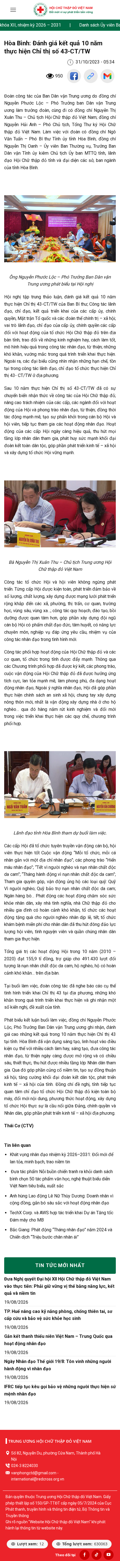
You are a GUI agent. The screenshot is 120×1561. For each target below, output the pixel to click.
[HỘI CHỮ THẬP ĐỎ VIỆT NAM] (63, 10)
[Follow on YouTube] (109, 1555)
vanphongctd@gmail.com (33, 1473)
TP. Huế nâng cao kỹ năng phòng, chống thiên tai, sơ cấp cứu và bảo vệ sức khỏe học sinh (58, 1315)
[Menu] (13, 9)
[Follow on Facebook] (85, 1555)
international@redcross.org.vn (37, 1479)
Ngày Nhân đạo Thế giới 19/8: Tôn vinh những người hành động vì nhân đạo (57, 1365)
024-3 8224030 (24, 1465)
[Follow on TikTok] (97, 1555)
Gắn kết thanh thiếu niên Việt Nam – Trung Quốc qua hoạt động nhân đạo (58, 1340)
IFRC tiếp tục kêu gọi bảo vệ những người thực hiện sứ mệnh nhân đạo (60, 1390)
